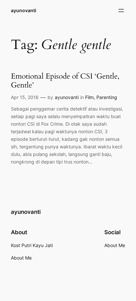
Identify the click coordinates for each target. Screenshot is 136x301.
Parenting (106, 97)
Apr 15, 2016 (25, 97)
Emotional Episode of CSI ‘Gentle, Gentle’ (65, 81)
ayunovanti (23, 10)
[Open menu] (121, 10)
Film (89, 97)
